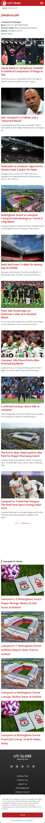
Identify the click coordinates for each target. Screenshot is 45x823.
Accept (22, 815)
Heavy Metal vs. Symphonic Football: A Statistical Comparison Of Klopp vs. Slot (22, 71)
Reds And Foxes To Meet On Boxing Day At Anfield (21, 266)
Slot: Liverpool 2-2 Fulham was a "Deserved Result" (19, 119)
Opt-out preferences (17, 820)
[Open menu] (42, 3)
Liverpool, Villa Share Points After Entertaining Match (20, 362)
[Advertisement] (22, 542)
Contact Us (22, 780)
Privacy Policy (29, 820)
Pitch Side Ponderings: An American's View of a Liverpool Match (18, 314)
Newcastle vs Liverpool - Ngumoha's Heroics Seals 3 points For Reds (22, 168)
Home (4, 8)
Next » (27, 523)
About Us (22, 784)
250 (22, 523)
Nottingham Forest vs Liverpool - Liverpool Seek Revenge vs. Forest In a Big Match (22, 218)
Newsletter (22, 776)
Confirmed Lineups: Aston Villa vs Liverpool (20, 408)
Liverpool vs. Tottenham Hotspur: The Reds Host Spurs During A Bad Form (21, 505)
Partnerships (22, 788)
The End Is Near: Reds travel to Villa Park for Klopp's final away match (21, 454)
